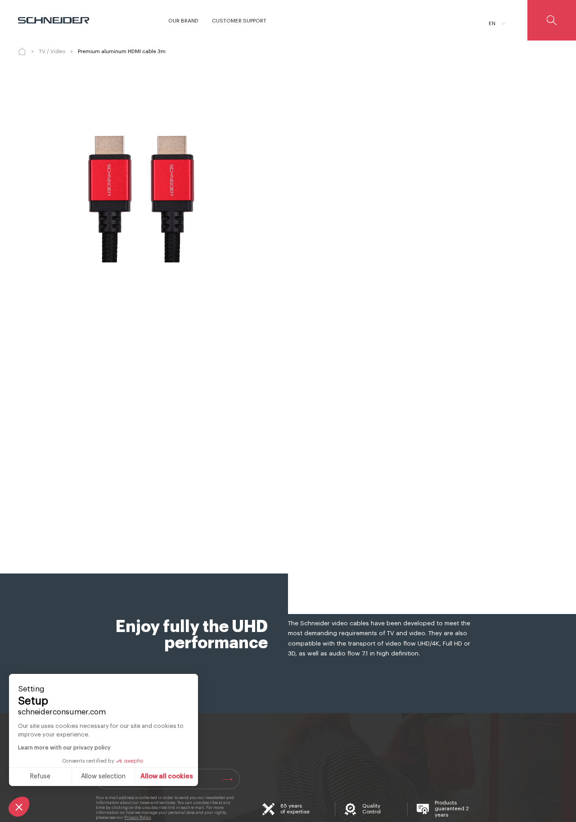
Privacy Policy (137, 818)
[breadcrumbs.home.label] (22, 51)
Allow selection (103, 776)
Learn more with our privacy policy (64, 747)
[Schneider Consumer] (57, 20)
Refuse (40, 776)
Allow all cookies (166, 776)
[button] (19, 806)
